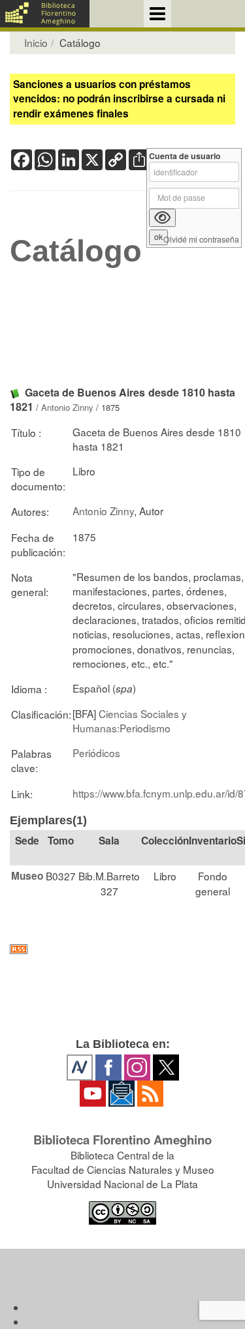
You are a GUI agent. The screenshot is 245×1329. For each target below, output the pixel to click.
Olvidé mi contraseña (201, 239)
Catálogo (76, 251)
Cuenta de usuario (185, 156)
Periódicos (96, 752)
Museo (27, 876)
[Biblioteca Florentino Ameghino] (45, 13)
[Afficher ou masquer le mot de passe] (162, 218)
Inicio (36, 42)
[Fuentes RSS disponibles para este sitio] (122, 949)
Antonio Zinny (67, 407)
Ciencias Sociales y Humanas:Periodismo (130, 720)
